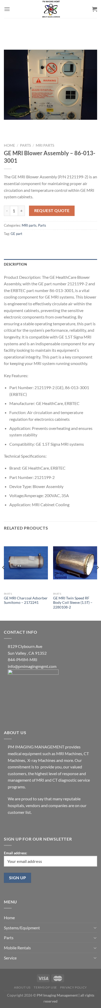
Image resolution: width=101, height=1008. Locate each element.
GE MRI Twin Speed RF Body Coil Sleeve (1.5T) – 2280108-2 (72, 602)
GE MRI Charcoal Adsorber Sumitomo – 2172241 (26, 600)
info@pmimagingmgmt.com (32, 666)
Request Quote (52, 210)
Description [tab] (15, 264)
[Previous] (3, 578)
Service (10, 957)
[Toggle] (95, 927)
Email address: (15, 853)
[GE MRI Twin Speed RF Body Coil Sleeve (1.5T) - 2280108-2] (75, 562)
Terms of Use (45, 987)
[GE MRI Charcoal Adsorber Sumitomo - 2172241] (26, 562)
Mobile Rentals (17, 947)
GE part (16, 234)
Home (9, 145)
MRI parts (45, 145)
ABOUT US (22, 987)
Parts (25, 145)
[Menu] (7, 9)
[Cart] (94, 9)
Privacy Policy (73, 987)
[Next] (97, 578)
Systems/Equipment (22, 927)
